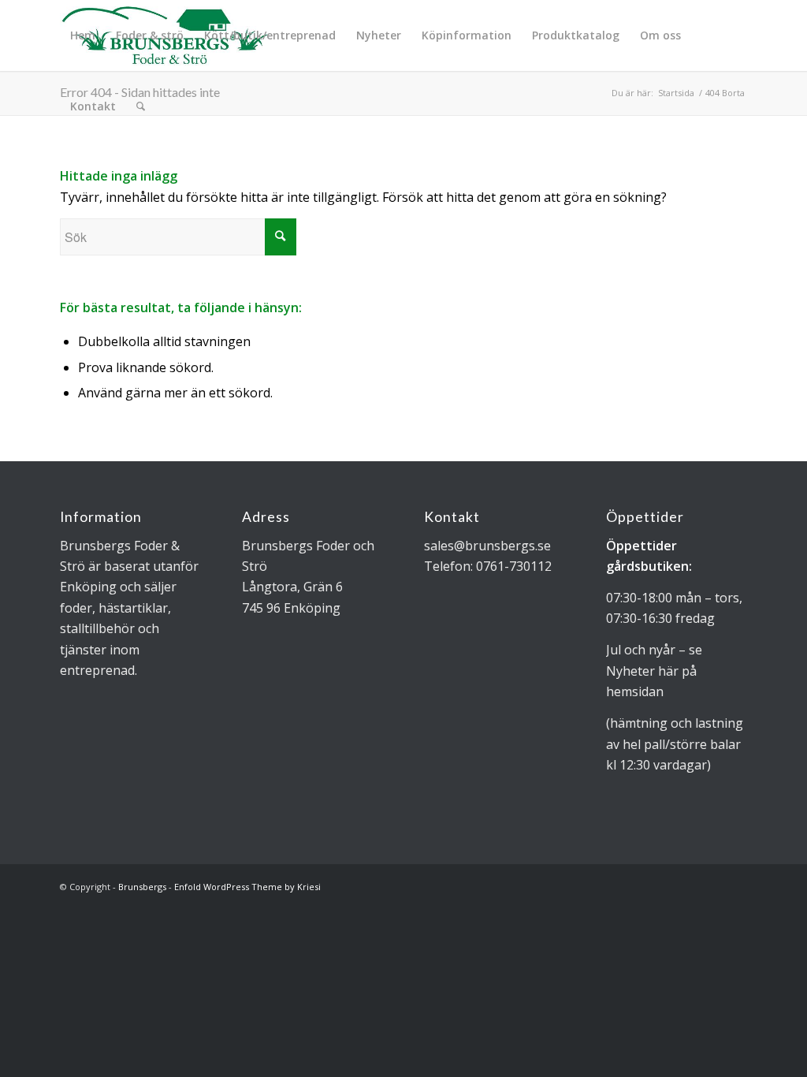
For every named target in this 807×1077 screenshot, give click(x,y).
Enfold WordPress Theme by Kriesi (247, 887)
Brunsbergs (142, 887)
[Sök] (140, 106)
